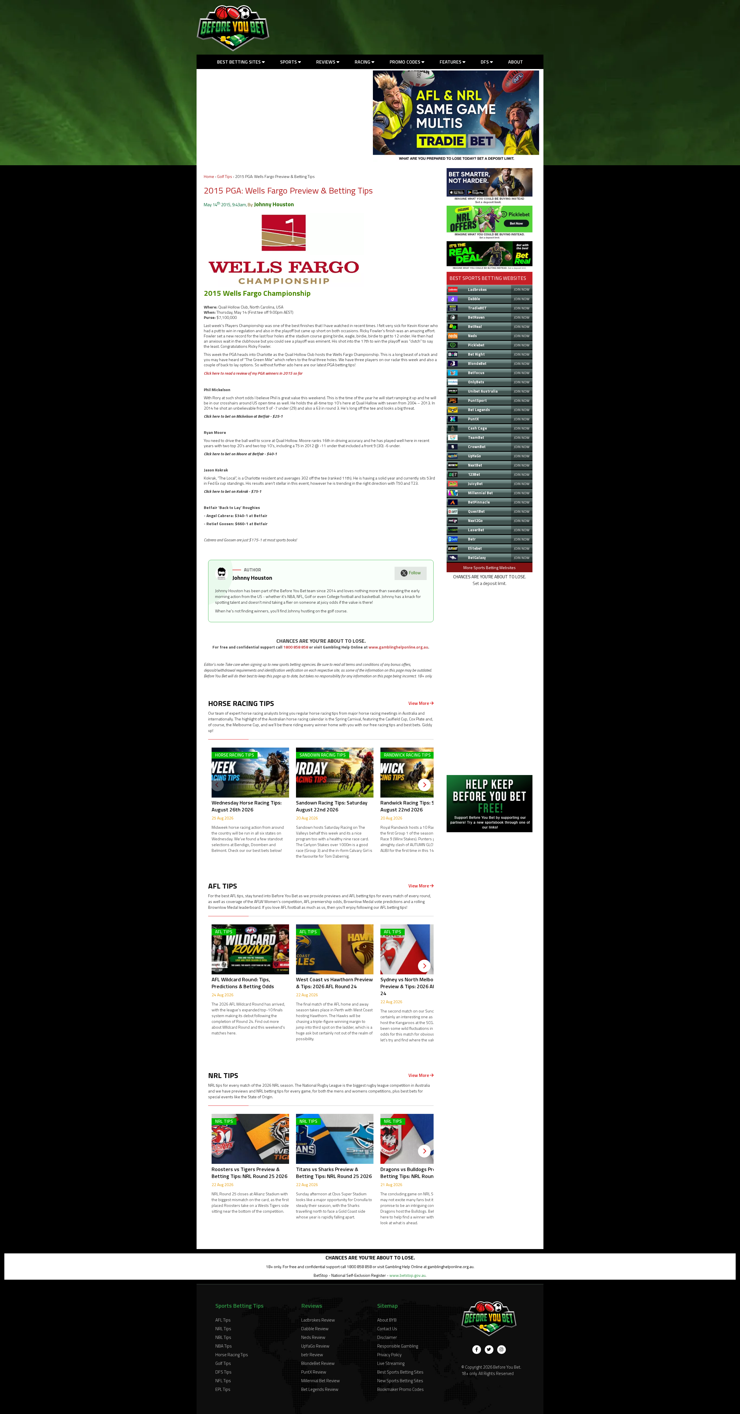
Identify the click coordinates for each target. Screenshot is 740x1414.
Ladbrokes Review (318, 1320)
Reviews (326, 61)
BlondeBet (477, 363)
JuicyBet (475, 483)
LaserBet (476, 530)
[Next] (424, 784)
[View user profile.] (221, 578)
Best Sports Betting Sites (400, 1372)
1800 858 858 (295, 647)
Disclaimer (387, 1337)
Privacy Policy (389, 1354)
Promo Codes (405, 61)
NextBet (475, 465)
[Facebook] (476, 1349)
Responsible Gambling (397, 1346)
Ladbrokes (477, 289)
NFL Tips (223, 1380)
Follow (415, 572)
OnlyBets (476, 382)
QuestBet (476, 511)
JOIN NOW (522, 289)
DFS (485, 61)
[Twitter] (489, 1349)
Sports (289, 61)
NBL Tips (223, 1337)
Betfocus (476, 373)
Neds (472, 336)
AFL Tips (223, 1320)
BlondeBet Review (317, 1363)
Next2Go (475, 520)
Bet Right (476, 354)
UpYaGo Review (315, 1346)
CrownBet (477, 446)
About (515, 61)
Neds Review (313, 1337)
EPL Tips (222, 1389)
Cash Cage (477, 428)
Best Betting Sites (239, 61)
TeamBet (476, 437)
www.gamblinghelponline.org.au (398, 647)
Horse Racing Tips (231, 1354)
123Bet (474, 474)
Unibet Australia (483, 391)
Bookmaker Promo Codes (400, 1389)
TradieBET (477, 308)
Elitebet (475, 548)
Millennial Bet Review (320, 1380)
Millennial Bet (480, 493)
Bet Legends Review (319, 1389)
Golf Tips (224, 176)
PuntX (473, 419)
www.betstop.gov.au (407, 1275)
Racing (363, 61)
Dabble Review (314, 1328)
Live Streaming (390, 1363)
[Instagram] (501, 1349)
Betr (472, 539)
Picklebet (476, 345)
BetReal (475, 326)
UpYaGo (474, 456)
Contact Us (387, 1328)
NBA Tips (223, 1346)
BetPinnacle (479, 502)
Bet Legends (479, 410)
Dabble (474, 299)
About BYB (387, 1320)
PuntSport (477, 400)
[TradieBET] (489, 202)
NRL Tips (223, 1328)
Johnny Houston (274, 204)
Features (451, 61)
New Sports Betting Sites (400, 1380)
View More (419, 703)
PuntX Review (313, 1372)
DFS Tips (223, 1372)
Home (209, 176)
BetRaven (476, 317)
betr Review (312, 1354)
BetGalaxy (477, 557)
